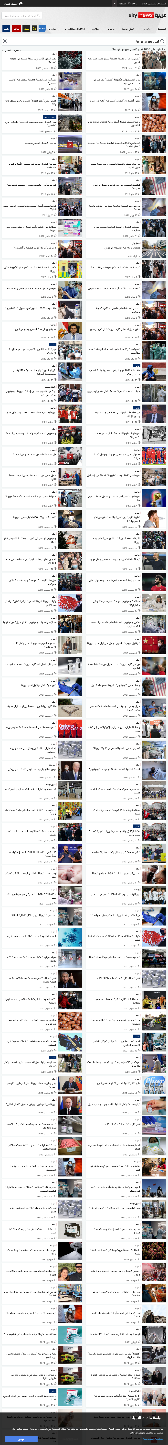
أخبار (148, 29)
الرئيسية (162, 28)
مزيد (53, 29)
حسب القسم (12, 49)
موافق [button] (21, 1439)
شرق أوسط (128, 29)
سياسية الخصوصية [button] (153, 1438)
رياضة (95, 29)
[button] (16, 28)
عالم (112, 29)
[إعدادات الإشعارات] (34, 28)
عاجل (26, 28)
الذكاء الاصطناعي (76, 29)
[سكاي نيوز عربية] (147, 15)
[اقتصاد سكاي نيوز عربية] (42, 28)
